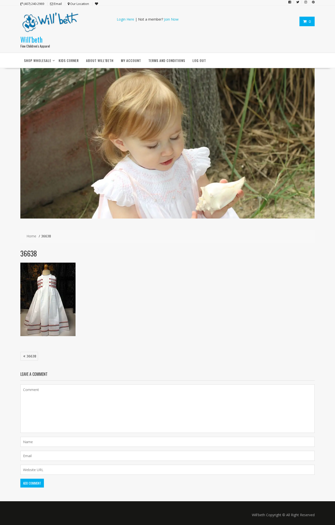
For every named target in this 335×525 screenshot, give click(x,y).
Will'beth (31, 40)
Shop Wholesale (37, 60)
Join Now (171, 19)
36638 (31, 356)
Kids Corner (69, 60)
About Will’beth (100, 60)
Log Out (199, 60)
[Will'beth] (167, 217)
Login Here (125, 19)
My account (131, 60)
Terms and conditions (166, 60)
